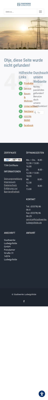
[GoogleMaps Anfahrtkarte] (35, 258)
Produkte (28, 83)
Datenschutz (10, 185)
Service (27, 88)
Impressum (9, 181)
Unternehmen (31, 106)
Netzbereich (30, 111)
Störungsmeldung (13, 178)
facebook (28, 125)
